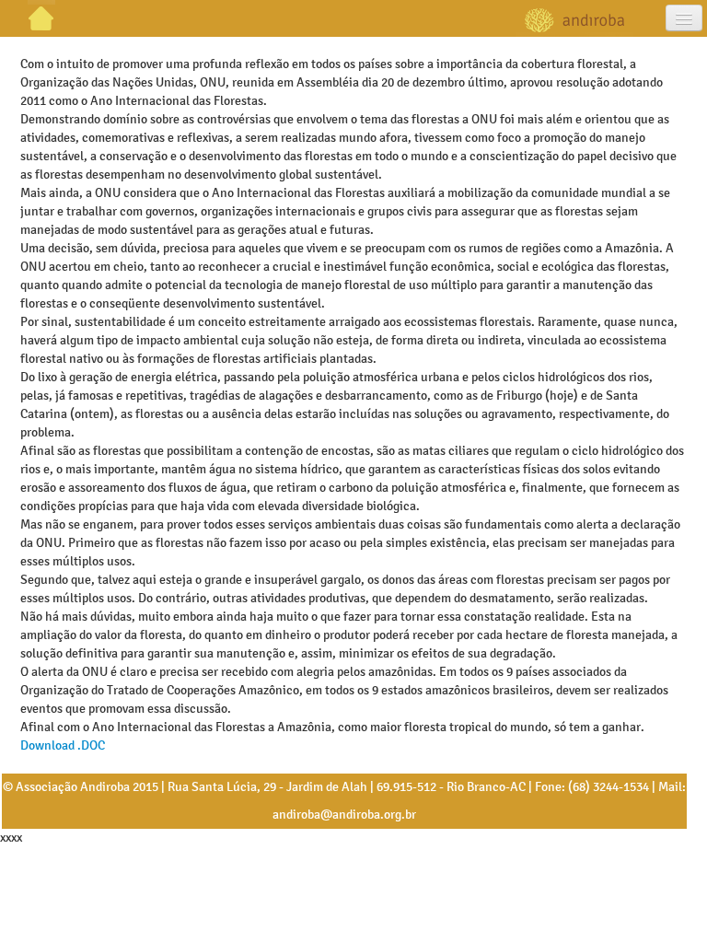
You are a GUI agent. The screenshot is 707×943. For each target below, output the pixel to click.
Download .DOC (62, 745)
